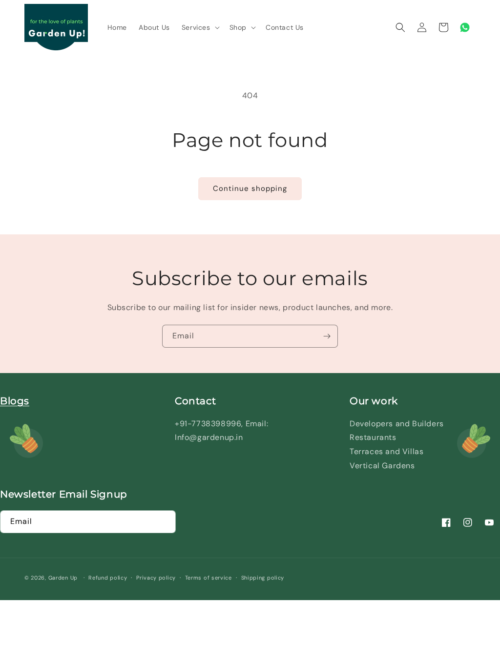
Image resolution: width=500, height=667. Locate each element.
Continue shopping (250, 188)
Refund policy (107, 577)
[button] (200, 27)
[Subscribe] (326, 336)
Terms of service (208, 577)
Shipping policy (263, 577)
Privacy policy (156, 577)
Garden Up (64, 577)
